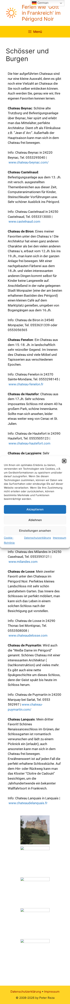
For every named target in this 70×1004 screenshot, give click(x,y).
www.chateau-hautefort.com (29, 443)
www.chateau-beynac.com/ (29, 162)
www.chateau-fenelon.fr (26, 384)
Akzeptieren (35, 509)
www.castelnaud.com (24, 221)
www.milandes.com (23, 562)
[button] (64, 461)
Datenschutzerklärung (37, 537)
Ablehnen (35, 520)
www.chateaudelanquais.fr (28, 803)
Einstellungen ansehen (35, 530)
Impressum (59, 537)
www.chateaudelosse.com (28, 635)
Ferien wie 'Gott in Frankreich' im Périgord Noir (41, 13)
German (42, 2)
